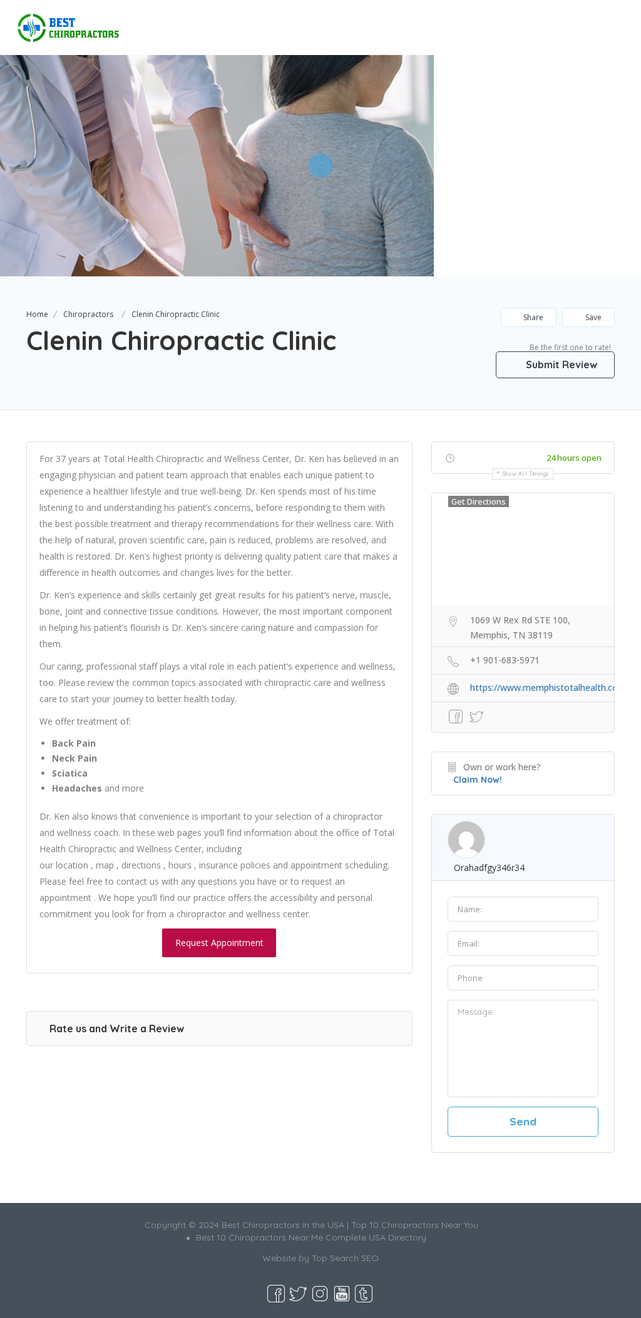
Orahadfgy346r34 (489, 867)
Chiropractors (88, 314)
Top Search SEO (345, 1258)
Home (37, 314)
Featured (451, 22)
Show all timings (526, 473)
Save (592, 317)
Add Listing (587, 22)
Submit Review (560, 364)
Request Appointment (219, 942)
